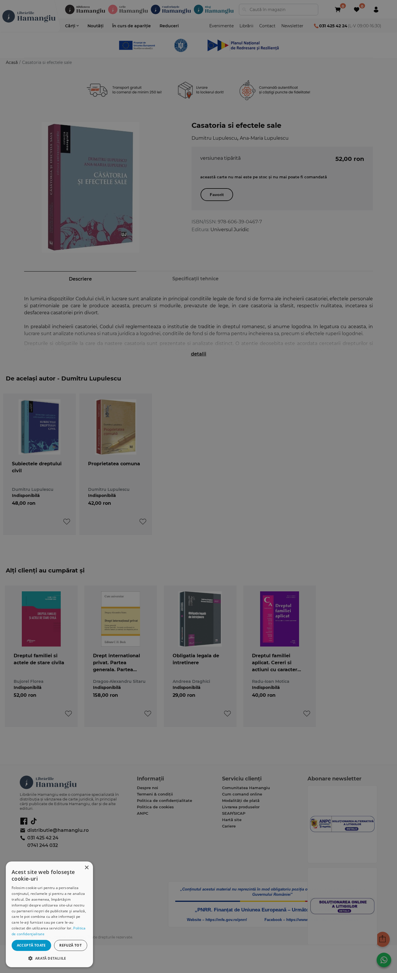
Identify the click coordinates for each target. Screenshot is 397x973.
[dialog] (49, 914)
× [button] (86, 868)
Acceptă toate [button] (31, 945)
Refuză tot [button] (70, 945)
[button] (49, 958)
